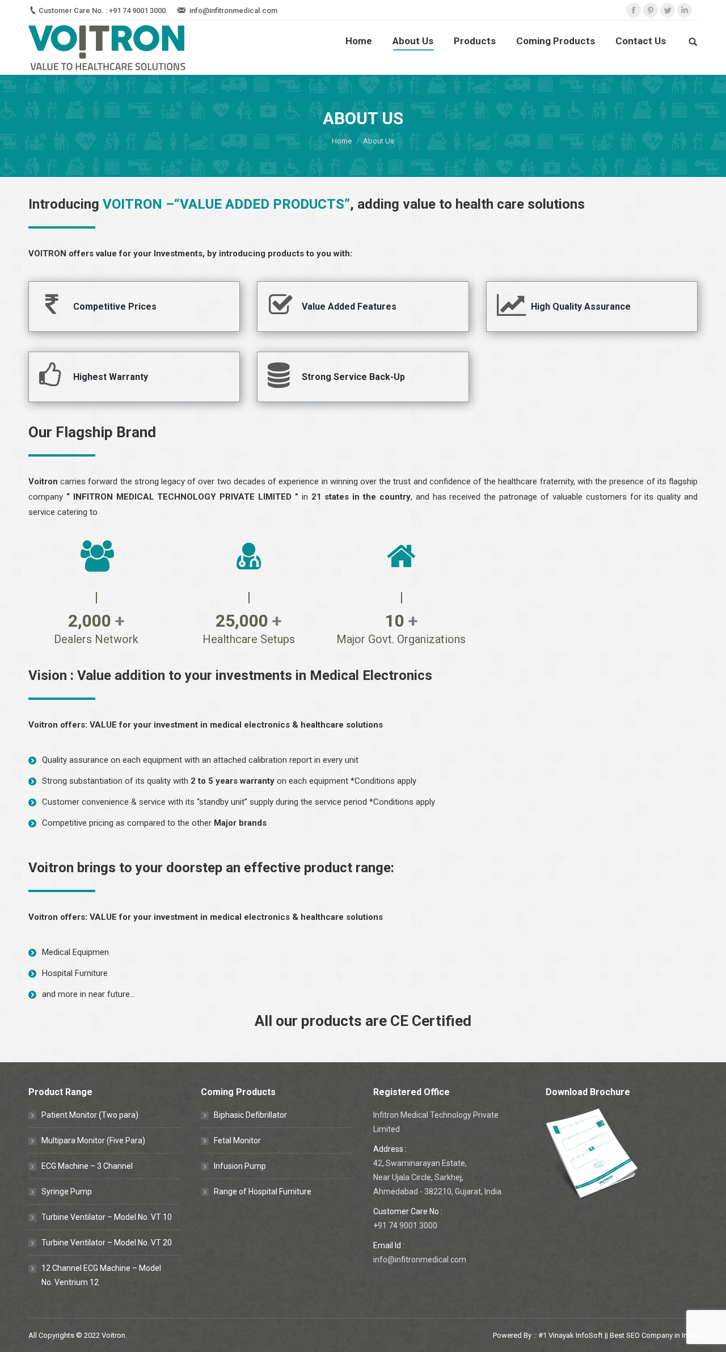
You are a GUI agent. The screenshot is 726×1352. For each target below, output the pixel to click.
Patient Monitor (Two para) (89, 1114)
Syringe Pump (66, 1191)
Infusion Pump (240, 1166)
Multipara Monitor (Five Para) (93, 1140)
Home (342, 141)
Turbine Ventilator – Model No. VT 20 (106, 1242)
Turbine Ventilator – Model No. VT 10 (106, 1217)
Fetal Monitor (237, 1140)
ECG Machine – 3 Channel (87, 1166)
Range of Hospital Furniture (262, 1191)
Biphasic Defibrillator (250, 1114)
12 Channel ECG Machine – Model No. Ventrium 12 (101, 1275)
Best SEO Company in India (654, 1335)
